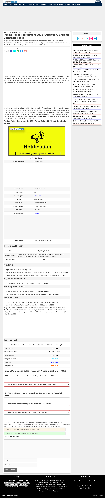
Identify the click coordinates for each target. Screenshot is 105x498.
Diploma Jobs (23, 484)
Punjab (36, 213)
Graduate (7, 80)
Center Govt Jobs (46, 4)
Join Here (54, 359)
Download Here (54, 352)
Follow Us (54, 366)
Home (5, 4)
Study (11, 2)
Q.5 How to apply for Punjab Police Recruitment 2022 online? (26, 412)
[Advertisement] (52, 17)
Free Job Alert (33, 4)
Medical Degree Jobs (13, 487)
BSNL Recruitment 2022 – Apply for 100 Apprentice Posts (23, 433)
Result (25, 4)
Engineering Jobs (12, 484)
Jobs (10, 4)
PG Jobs (25, 487)
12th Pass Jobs (23, 480)
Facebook (54, 362)
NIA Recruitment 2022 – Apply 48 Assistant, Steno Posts (23, 429)
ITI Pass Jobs (25, 482)
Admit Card (17, 4)
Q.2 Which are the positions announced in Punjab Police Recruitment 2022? (31, 384)
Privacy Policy (82, 488)
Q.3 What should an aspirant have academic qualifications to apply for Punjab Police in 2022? (35, 394)
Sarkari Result (58, 4)
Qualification (76, 4)
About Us (80, 486)
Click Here (54, 348)
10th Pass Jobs (11, 480)
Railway (67, 4)
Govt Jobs (37, 196)
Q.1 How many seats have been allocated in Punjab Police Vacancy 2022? (30, 376)
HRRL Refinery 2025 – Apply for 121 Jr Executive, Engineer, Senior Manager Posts (85, 101)
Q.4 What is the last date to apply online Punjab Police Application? (28, 404)
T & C (90, 488)
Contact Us (88, 486)
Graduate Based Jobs (11, 482)
